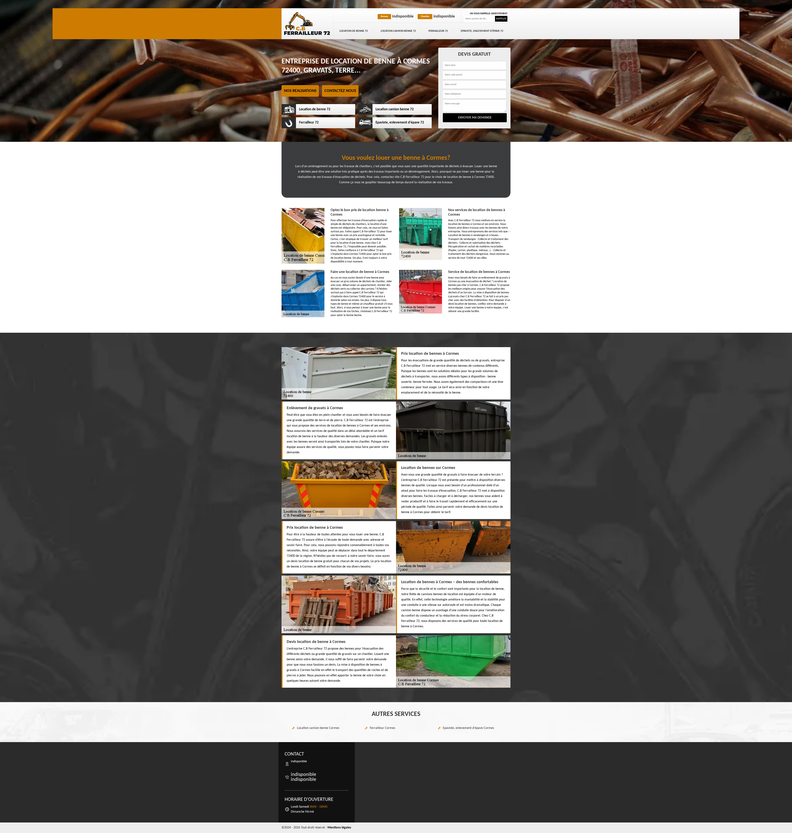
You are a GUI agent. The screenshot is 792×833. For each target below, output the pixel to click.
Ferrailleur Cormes (382, 728)
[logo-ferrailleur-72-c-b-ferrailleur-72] (307, 23)
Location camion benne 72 (398, 31)
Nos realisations (300, 91)
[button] (392, 138)
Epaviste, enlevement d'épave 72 (482, 31)
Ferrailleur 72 (438, 31)
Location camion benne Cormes (318, 728)
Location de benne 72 (353, 31)
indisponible (397, 16)
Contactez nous (340, 91)
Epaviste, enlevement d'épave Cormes (468, 728)
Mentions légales (339, 827)
